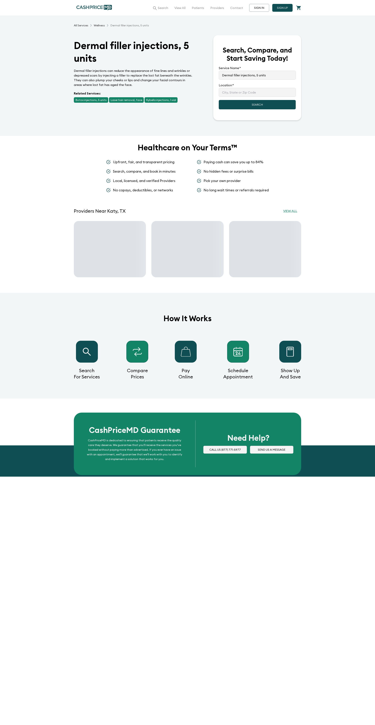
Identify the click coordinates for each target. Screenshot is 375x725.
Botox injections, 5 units (91, 100)
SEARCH (257, 104)
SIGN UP (282, 8)
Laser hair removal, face (126, 100)
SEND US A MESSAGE (271, 449)
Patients (198, 8)
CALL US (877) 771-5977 (225, 449)
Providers (217, 8)
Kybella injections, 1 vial (161, 100)
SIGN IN (259, 8)
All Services (81, 25)
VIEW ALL (290, 211)
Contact (236, 8)
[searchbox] (257, 75)
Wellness (99, 25)
